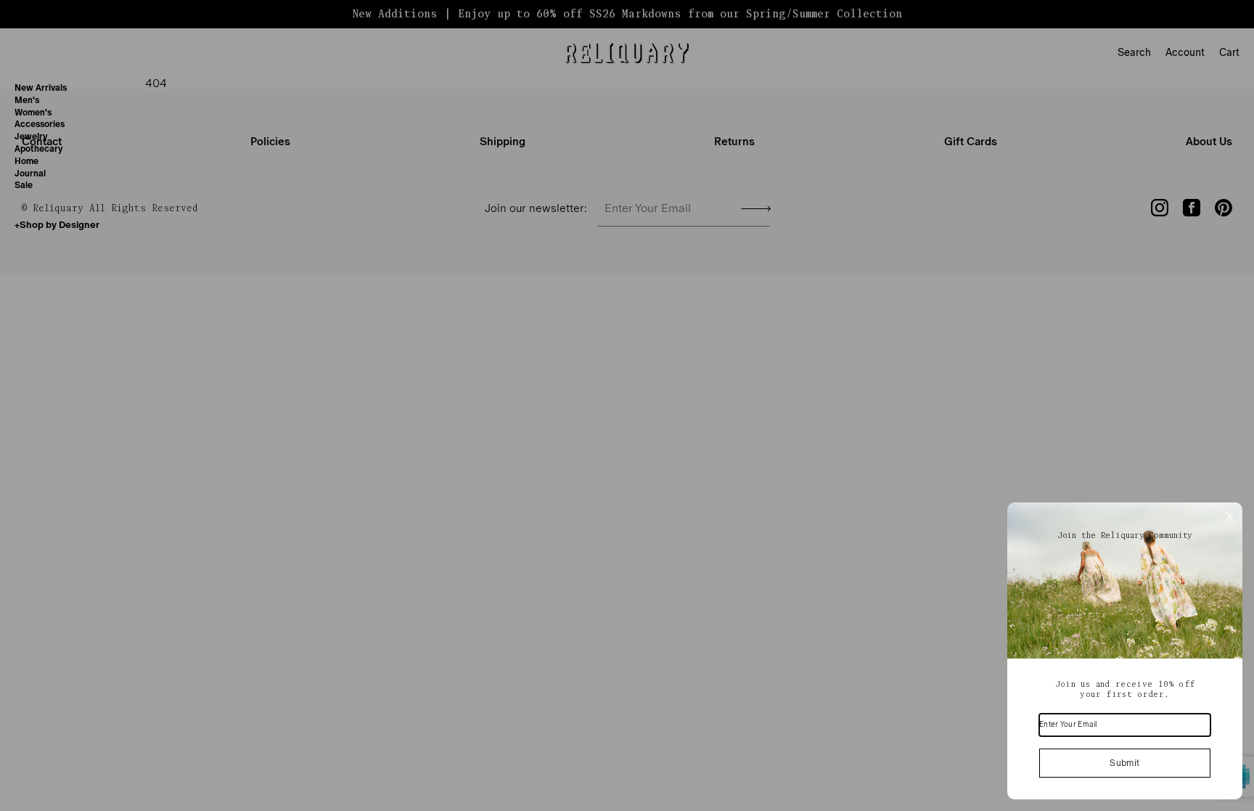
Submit (1124, 763)
